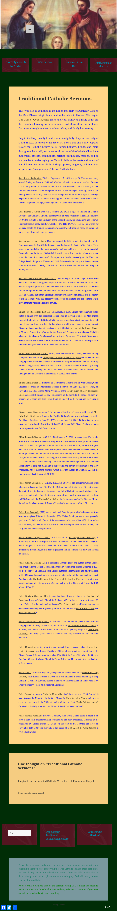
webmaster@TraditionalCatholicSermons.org (57, 835)
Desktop (55, 905)
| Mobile (61, 905)
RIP (40, 383)
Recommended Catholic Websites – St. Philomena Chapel (62, 781)
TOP (107, 906)
